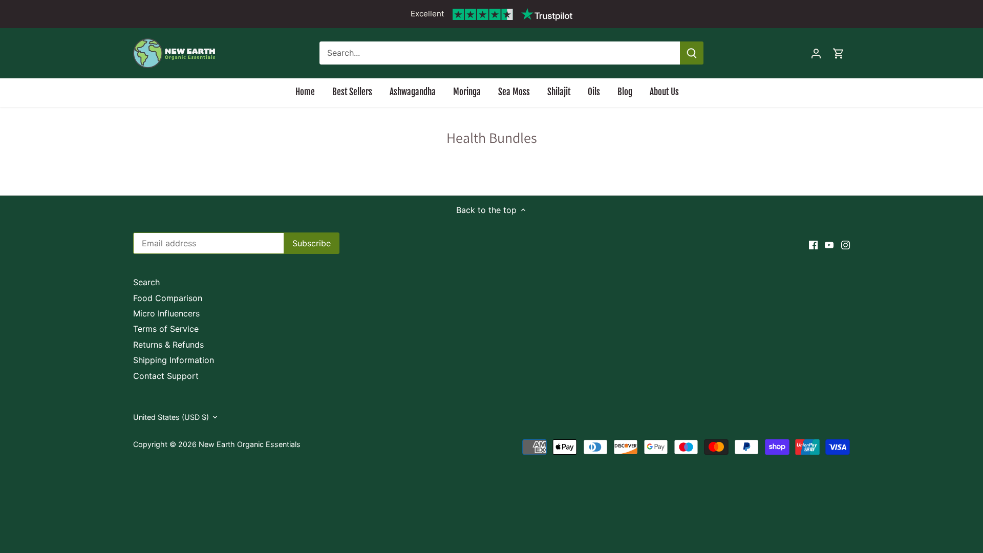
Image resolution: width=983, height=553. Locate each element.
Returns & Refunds (168, 344)
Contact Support (166, 376)
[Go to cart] (838, 53)
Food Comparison (167, 298)
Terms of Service (166, 329)
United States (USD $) (171, 417)
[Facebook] (813, 244)
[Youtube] (829, 244)
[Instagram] (845, 244)
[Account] (816, 53)
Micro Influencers (166, 313)
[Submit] (691, 53)
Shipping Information (173, 360)
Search (146, 282)
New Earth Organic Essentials (250, 444)
